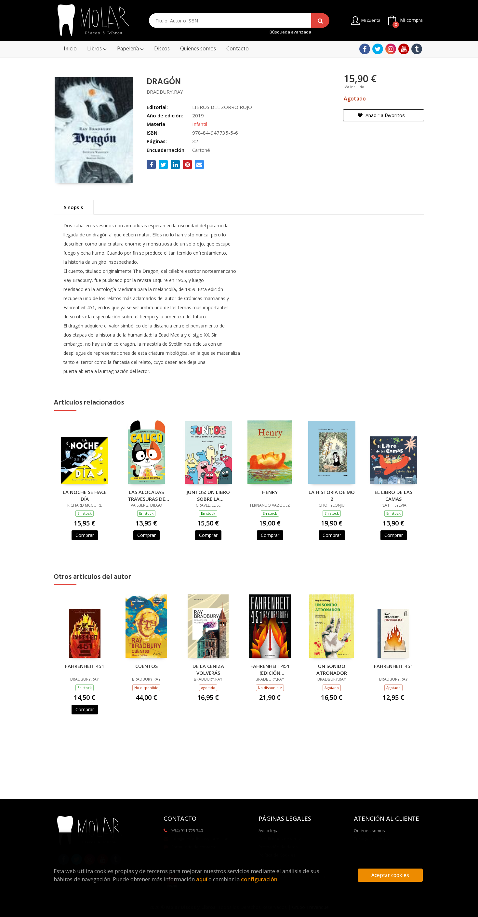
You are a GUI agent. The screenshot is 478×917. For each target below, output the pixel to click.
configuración (259, 879)
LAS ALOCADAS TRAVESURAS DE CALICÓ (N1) (146, 495)
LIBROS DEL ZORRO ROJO (222, 107)
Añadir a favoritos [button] (384, 115)
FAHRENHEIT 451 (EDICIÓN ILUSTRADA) (270, 669)
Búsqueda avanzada (290, 32)
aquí (201, 879)
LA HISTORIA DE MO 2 (332, 495)
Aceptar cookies (390, 875)
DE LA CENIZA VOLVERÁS (208, 669)
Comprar (84, 535)
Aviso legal (269, 830)
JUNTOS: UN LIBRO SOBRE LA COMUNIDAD (208, 495)
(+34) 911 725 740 (186, 830)
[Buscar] (320, 20)
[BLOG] (416, 49)
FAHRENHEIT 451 (84, 666)
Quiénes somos (369, 830)
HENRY (270, 492)
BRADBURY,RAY (165, 91)
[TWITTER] (377, 49)
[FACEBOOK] (364, 49)
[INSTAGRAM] (390, 49)
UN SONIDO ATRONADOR (331, 669)
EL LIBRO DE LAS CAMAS (393, 495)
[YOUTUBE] (403, 49)
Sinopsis (73, 207)
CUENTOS (146, 666)
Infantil (199, 124)
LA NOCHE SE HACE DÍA (85, 495)
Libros (95, 49)
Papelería (128, 49)
